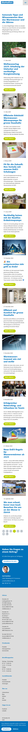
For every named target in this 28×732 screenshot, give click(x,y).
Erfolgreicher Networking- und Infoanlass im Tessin (14, 405)
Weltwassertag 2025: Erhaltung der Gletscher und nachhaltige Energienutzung (14, 69)
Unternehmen (5, 692)
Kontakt (4, 700)
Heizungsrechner (6, 648)
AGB (3, 720)
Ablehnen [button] (15, 729)
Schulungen (5, 683)
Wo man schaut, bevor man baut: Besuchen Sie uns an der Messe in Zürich (12, 507)
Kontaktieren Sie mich (10, 561)
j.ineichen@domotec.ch (8, 581)
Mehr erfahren (9, 89)
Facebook (4, 709)
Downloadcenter (6, 681)
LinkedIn (4, 710)
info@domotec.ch (6, 608)
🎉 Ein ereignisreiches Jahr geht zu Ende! (14, 264)
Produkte (4, 647)
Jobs (3, 698)
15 (7, 534)
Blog (3, 694)
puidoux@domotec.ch (7, 623)
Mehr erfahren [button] (22, 725)
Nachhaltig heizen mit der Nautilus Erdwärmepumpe (13, 217)
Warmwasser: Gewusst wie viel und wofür (12, 359)
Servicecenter (5, 650)
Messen (4, 696)
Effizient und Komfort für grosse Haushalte (13, 312)
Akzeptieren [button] (6, 729)
